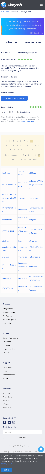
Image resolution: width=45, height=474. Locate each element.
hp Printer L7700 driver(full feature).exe (36, 184)
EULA (10, 451)
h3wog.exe (33, 241)
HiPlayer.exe (6, 278)
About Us (6, 393)
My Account (7, 378)
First (7, 155)
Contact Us (7, 408)
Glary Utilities (8, 309)
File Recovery (8, 316)
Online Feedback (9, 375)
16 (17, 159)
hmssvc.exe (22, 257)
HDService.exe (34, 257)
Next (29, 159)
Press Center (8, 397)
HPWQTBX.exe (7, 288)
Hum (20, 241)
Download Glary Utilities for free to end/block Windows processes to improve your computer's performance (23, 27)
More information (27, 121)
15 (13, 159)
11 (32, 155)
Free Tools (7, 323)
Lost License (7, 367)
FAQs (5, 371)
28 (21, 159)
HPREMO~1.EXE (8, 231)
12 (35, 155)
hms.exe (21, 198)
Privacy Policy (18, 451)
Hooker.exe (33, 198)
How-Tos (6, 352)
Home (5, 451)
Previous (13, 155)
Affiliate (6, 404)
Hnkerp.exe (22, 209)
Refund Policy (28, 451)
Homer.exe (22, 278)
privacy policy (6, 464)
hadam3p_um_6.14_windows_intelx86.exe (9, 198)
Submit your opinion (14, 98)
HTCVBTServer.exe (9, 184)
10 (28, 155)
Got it (6, 470)
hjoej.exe (32, 219)
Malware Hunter (9, 312)
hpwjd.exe (5, 257)
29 (25, 159)
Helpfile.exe (6, 173)
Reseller (6, 400)
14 (9, 159)
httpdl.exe (5, 241)
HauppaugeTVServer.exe (22, 266)
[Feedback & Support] (41, 449)
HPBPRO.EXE (7, 219)
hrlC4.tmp (32, 173)
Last (35, 159)
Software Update (9, 319)
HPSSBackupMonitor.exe (22, 231)
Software (6, 345)
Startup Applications (10, 338)
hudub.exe (33, 267)
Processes (5, 11)
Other (33, 149)
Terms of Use (37, 451)
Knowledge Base (9, 349)
